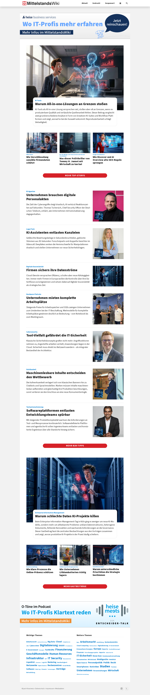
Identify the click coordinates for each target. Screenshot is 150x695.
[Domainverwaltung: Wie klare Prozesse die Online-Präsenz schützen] (41, 555)
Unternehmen (84, 670)
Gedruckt (96, 3)
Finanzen (80, 652)
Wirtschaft (113, 670)
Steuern (44, 669)
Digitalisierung (49, 645)
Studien (105, 666)
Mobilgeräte (102, 659)
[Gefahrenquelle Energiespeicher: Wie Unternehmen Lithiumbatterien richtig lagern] (74, 555)
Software (30, 669)
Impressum (50, 688)
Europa (97, 649)
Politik (106, 662)
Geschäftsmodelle (37, 654)
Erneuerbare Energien (85, 649)
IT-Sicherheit (84, 656)
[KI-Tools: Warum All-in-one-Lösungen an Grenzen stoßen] (75, 77)
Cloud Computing (83, 646)
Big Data (51, 641)
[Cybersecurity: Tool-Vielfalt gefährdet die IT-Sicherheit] (108, 346)
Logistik (44, 662)
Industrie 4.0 (109, 652)
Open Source (42, 666)
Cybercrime (34, 645)
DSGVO (62, 645)
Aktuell (85, 3)
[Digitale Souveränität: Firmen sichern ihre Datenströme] (108, 276)
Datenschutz (93, 646)
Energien (41, 650)
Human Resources (60, 654)
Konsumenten (67, 659)
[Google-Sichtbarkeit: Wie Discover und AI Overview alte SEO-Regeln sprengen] (108, 143)
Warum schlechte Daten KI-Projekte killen (67, 515)
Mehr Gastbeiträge (75, 586)
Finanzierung (63, 649)
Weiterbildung (30, 672)
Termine (114, 667)
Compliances (66, 642)
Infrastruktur (35, 658)
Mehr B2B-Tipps (75, 445)
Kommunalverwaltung (111, 656)
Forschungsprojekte (91, 653)
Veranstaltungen (100, 670)
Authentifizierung (42, 642)
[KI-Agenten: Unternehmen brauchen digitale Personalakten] (108, 205)
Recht (113, 662)
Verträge (61, 669)
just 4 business (28, 688)
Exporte (105, 649)
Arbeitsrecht (31, 642)
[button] (127, 3)
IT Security (55, 658)
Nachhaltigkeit (62, 662)
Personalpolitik (95, 662)
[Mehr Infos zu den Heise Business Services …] (75, 26)
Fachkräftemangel (114, 649)
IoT (46, 659)
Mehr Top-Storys (75, 175)
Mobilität (112, 659)
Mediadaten (59, 688)
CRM (27, 646)
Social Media (67, 666)
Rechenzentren (55, 665)
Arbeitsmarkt (88, 642)
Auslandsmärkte (111, 642)
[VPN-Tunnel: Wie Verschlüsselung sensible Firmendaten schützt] (41, 143)
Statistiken (94, 666)
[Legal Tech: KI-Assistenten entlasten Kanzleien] (108, 243)
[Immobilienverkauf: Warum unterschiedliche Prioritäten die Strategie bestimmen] (108, 555)
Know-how (97, 656)
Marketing (52, 662)
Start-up (38, 669)
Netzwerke (31, 665)
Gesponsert (110, 3)
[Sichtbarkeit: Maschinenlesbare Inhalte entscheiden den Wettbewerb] (108, 384)
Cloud (59, 641)
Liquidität (30, 662)
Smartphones (83, 666)
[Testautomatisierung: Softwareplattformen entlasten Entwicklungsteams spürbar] (108, 421)
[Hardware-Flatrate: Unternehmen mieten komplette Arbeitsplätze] (108, 308)
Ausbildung (100, 642)
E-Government (32, 650)
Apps (78, 642)
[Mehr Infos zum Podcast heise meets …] (75, 614)
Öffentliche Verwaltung (83, 674)
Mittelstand (92, 659)
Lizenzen (38, 662)
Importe (102, 652)
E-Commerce (69, 646)
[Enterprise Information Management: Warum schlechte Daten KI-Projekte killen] (75, 489)
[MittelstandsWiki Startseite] (40, 3)
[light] (120, 3)
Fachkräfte (49, 649)
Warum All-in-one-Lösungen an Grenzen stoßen (71, 103)
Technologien (51, 669)
